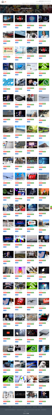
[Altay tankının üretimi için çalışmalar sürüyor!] (8, 129)
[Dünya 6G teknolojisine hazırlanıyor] (8, 18)
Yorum (9, 24)
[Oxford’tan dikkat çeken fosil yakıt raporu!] (32, 129)
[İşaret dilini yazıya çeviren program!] (20, 207)
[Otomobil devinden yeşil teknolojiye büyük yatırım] (20, 394)
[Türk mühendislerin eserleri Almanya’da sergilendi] (20, 285)
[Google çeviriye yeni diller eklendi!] (20, 238)
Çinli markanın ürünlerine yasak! (43, 211)
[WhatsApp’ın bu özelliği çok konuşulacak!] (32, 348)
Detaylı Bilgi (5, 24)
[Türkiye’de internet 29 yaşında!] (32, 378)
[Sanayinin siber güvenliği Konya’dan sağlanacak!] (44, 223)
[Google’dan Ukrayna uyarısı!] (20, 378)
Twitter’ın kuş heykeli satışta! (19, 70)
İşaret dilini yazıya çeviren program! (20, 211)
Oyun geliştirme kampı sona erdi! (31, 149)
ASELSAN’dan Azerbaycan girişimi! (7, 164)
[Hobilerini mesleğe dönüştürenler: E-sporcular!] (8, 285)
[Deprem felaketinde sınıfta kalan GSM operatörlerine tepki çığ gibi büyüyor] (20, 50)
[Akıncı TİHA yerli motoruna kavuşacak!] (8, 207)
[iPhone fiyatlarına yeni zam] (8, 270)
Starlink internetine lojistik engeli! (19, 117)
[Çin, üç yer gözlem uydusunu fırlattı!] (32, 113)
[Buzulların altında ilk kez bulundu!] (20, 254)
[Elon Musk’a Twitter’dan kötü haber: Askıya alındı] (44, 238)
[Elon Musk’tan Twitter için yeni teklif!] (8, 97)
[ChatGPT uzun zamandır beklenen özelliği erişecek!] (32, 18)
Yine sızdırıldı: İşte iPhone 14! (42, 352)
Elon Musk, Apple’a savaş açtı (31, 86)
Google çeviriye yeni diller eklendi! (19, 243)
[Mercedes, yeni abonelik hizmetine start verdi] (44, 18)
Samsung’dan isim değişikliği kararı (20, 38)
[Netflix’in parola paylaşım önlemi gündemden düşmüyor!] (20, 18)
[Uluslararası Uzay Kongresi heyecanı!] (32, 160)
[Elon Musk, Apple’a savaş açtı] (32, 82)
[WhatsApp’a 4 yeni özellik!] (8, 378)
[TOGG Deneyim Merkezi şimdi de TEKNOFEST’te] (8, 34)
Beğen (17, 27)
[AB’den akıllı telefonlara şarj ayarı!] (44, 191)
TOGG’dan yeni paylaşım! (6, 368)
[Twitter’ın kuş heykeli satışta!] (20, 66)
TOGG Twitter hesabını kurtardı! (19, 321)
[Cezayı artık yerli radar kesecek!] (8, 348)
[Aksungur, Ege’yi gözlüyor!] (44, 97)
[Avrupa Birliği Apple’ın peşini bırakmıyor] (44, 270)
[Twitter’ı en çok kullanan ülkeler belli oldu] (8, 301)
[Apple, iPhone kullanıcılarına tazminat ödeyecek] (20, 332)
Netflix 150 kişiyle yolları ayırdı (19, 227)
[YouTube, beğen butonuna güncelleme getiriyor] (44, 301)
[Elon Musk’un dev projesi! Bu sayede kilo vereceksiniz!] (8, 317)
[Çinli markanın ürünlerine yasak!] (44, 207)
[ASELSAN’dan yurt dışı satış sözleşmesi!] (44, 176)
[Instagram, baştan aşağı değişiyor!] (20, 270)
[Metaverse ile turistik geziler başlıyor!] (8, 223)
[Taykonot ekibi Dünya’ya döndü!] (44, 364)
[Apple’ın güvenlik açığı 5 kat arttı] (20, 348)
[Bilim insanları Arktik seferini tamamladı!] (32, 176)
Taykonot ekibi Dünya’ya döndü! (43, 368)
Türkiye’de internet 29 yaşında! (31, 383)
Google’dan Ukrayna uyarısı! (19, 383)
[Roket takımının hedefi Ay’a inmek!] (20, 160)
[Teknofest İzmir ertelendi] (32, 50)
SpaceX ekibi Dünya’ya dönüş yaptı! (32, 258)
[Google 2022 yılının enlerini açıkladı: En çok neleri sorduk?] (32, 66)
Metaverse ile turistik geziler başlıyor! (8, 227)
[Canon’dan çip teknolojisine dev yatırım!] (20, 97)
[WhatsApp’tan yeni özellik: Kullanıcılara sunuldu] (44, 82)
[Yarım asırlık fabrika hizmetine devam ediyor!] (44, 144)
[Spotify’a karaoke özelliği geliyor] (8, 191)
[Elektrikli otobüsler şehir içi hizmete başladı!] (44, 129)
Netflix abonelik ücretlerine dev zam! (44, 54)
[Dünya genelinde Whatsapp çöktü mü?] (32, 285)
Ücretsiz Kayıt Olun (32, 3)
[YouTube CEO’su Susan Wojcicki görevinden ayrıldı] (44, 34)
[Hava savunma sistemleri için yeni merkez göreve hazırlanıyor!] (32, 317)
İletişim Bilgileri (48, 3)
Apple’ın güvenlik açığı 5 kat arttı (19, 352)
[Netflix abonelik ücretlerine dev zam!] (44, 50)
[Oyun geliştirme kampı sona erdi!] (32, 144)
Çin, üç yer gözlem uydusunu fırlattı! (32, 117)
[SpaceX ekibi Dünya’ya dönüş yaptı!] (32, 254)
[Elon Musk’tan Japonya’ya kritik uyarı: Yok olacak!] (8, 254)
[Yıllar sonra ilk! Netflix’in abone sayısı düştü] (32, 332)
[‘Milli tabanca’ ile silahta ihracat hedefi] (44, 113)
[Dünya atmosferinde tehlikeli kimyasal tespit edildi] (32, 207)
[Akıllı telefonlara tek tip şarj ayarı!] (44, 332)
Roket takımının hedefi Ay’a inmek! (19, 164)
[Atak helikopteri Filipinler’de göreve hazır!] (32, 394)
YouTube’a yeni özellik (30, 227)
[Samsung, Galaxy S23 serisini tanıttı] (32, 34)
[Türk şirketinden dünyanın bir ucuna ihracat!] (20, 144)
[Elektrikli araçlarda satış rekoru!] (20, 364)
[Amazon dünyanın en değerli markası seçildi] (8, 66)
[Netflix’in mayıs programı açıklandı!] (44, 317)
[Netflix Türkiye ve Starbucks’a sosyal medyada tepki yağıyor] (8, 50)
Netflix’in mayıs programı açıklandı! (43, 321)
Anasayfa (23, 3)
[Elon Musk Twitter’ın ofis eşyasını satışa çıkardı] (8, 82)
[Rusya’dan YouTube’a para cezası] (8, 332)
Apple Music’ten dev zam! (18, 305)
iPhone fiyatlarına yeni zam (7, 274)
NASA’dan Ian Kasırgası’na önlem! (7, 117)
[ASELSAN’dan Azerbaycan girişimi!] (8, 160)
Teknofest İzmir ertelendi (30, 54)
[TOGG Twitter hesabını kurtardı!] (20, 317)
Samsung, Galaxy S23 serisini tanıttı (31, 38)
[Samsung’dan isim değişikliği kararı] (20, 34)
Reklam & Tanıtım (43, 3)
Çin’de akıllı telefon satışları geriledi (31, 274)
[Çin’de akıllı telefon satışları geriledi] (32, 270)
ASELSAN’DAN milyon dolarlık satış (19, 133)
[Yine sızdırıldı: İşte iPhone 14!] (44, 348)
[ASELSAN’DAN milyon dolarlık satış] (20, 129)
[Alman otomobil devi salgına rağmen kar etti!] (44, 378)
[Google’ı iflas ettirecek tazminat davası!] (8, 144)
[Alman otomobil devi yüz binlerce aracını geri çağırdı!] (32, 238)
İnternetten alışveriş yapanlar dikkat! (32, 368)
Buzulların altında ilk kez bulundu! (19, 258)
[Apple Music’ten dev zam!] (20, 301)
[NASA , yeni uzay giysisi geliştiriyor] (32, 191)
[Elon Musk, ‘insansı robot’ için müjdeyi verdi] (44, 394)
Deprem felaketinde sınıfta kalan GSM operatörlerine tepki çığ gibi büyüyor (19, 55)
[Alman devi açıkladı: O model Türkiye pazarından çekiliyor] (20, 82)
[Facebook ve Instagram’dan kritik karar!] (20, 191)
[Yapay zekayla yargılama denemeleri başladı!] (8, 394)
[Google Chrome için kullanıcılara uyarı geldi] (44, 285)
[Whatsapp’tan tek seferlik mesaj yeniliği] (44, 66)
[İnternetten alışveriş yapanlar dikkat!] (32, 364)
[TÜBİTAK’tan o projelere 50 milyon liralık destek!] (20, 176)
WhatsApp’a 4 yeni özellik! (6, 383)
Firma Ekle (41, 1)
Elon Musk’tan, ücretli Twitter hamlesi (44, 258)
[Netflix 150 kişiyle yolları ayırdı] (20, 223)
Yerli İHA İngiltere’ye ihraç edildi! (31, 305)
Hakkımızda (27, 3)
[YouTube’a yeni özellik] (32, 223)
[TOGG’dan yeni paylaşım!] (8, 364)
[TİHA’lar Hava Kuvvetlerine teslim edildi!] (8, 176)
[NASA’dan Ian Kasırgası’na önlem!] (8, 113)
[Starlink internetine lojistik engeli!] (20, 113)
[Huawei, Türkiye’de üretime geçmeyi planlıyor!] (32, 97)
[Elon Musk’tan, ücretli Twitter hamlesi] (44, 254)
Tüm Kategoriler (37, 3)
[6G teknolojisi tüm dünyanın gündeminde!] (44, 160)
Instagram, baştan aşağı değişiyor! (20, 274)
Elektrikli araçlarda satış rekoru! (19, 368)
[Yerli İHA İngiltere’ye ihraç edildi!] (32, 301)
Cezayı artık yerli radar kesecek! (7, 352)
